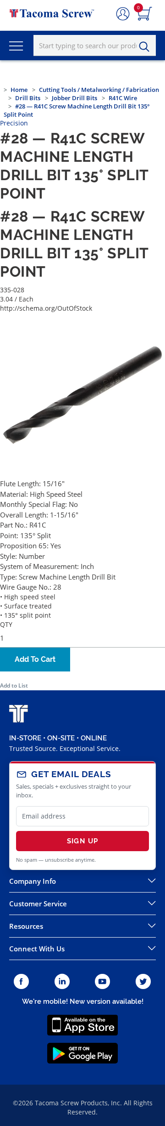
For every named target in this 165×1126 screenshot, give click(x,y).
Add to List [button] (14, 685)
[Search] (146, 47)
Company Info (32, 881)
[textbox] (94, 45)
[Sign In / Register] (123, 14)
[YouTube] (102, 982)
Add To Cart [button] (35, 659)
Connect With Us (37, 948)
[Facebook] (21, 982)
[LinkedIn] (62, 982)
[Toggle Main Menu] (16, 45)
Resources (26, 926)
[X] (143, 982)
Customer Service (38, 903)
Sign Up (82, 841)
